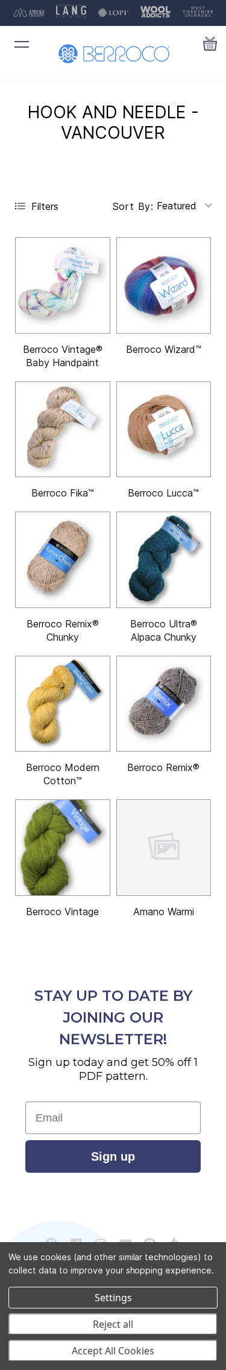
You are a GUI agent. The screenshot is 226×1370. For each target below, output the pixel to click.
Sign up (113, 1156)
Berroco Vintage (62, 911)
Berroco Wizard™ (163, 349)
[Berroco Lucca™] (164, 429)
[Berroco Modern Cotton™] (63, 704)
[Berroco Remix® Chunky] (63, 559)
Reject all (113, 1324)
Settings (113, 1297)
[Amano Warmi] (164, 847)
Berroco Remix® (163, 767)
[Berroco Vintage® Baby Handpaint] (63, 285)
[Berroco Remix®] (164, 704)
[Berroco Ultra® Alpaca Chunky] (164, 559)
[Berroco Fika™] (63, 429)
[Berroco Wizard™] (164, 285)
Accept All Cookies (113, 1350)
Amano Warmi (163, 911)
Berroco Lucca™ (163, 493)
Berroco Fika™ (62, 493)
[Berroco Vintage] (63, 847)
